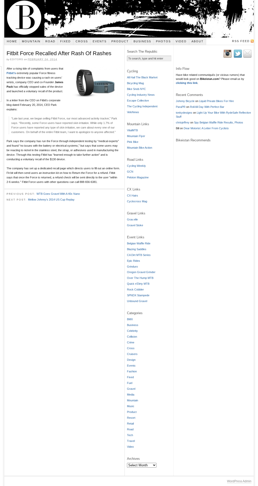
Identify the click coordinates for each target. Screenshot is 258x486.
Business (142, 41)
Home (12, 41)
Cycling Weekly (136, 165)
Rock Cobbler (135, 289)
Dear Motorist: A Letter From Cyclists (206, 128)
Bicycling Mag (135, 83)
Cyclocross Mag (137, 201)
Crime (130, 342)
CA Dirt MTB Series (139, 254)
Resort (131, 417)
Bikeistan (129, 19)
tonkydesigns (184, 112)
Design (131, 359)
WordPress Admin (239, 481)
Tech (130, 435)
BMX (130, 319)
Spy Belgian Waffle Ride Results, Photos (218, 122)
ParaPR (180, 106)
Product (120, 41)
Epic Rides (133, 260)
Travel (131, 440)
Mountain (31, 41)
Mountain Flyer (136, 136)
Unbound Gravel (137, 301)
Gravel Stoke (135, 225)
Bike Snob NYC (136, 88)
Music (130, 406)
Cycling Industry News (141, 94)
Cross (82, 41)
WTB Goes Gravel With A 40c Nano (58, 193)
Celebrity (132, 330)
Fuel (129, 382)
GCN (130, 171)
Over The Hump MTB (140, 277)
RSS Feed (241, 41)
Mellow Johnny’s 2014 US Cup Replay (51, 199)
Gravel (131, 388)
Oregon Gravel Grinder (141, 272)
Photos (163, 41)
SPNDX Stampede (138, 295)
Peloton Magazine (138, 177)
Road (50, 41)
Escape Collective (138, 100)
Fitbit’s (11, 73)
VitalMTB (132, 130)
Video (181, 41)
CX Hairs (132, 195)
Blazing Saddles (136, 249)
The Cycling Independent (142, 106)
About (197, 41)
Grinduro (132, 266)
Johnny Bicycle (185, 101)
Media (130, 394)
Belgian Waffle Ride (138, 243)
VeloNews (133, 112)
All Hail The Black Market (142, 77)
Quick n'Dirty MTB (138, 283)
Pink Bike (132, 141)
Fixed (65, 41)
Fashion (132, 371)
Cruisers (132, 353)
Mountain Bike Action (139, 147)
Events (100, 41)
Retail (130, 423)
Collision (132, 336)
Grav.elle (132, 219)
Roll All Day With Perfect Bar (207, 106)
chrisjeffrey (182, 122)
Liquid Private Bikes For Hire (216, 101)
